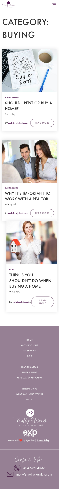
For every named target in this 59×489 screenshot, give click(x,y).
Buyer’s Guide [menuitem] (29, 372)
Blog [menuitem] (29, 356)
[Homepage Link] (8, 4)
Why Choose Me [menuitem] (29, 345)
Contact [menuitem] (29, 399)
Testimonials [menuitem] (29, 350)
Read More (42, 122)
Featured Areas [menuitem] (29, 367)
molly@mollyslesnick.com (18, 123)
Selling (15, 188)
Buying (8, 97)
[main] (29, 163)
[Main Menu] (53, 4)
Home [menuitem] (29, 340)
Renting (15, 97)
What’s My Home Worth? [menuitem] (29, 394)
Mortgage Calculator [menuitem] (29, 377)
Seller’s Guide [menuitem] (29, 388)
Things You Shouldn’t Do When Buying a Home (30, 280)
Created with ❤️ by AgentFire (21, 440)
